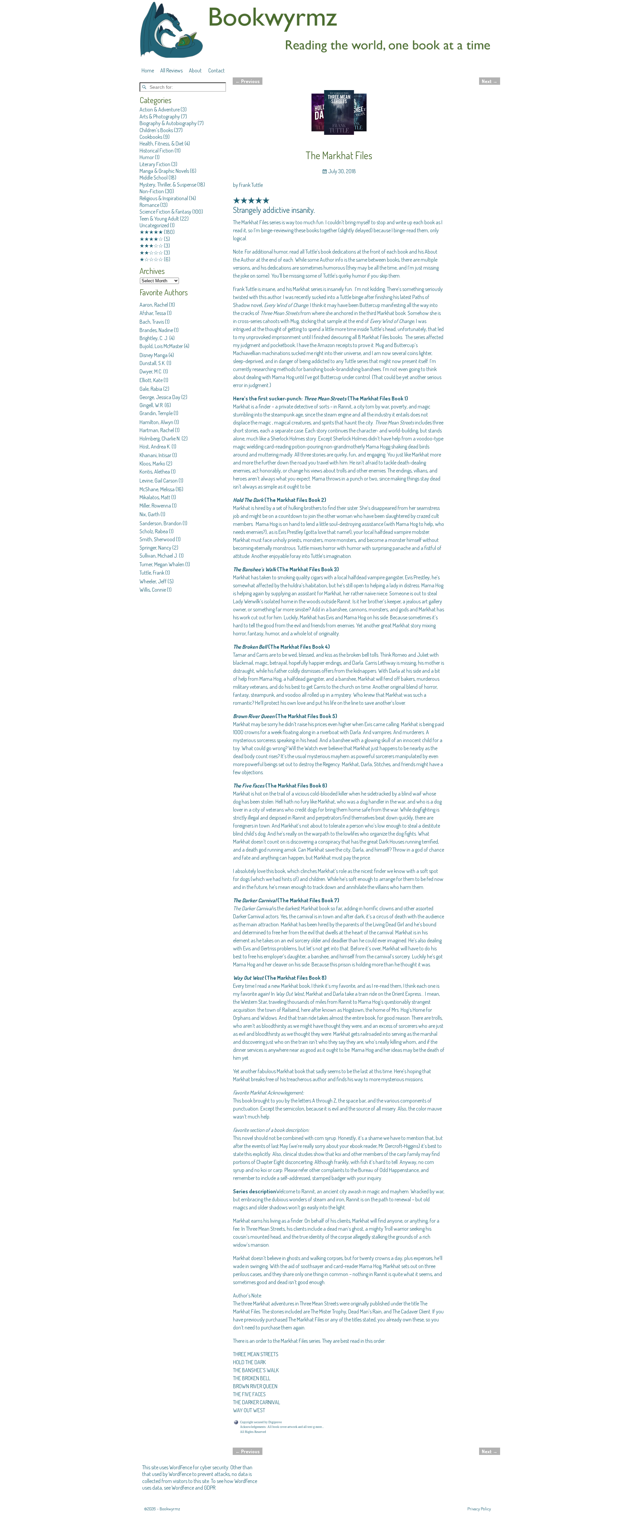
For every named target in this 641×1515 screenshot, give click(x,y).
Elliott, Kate (151, 380)
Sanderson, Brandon (161, 523)
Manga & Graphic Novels (164, 171)
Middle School (154, 177)
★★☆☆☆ (151, 252)
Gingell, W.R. (152, 405)
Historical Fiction (157, 150)
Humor (147, 157)
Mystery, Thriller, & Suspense (168, 184)
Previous (247, 81)
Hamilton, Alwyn (156, 422)
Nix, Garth (150, 514)
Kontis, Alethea (155, 471)
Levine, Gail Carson (159, 480)
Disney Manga (154, 355)
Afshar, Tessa (153, 313)
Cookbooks (151, 136)
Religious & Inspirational (164, 198)
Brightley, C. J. (154, 338)
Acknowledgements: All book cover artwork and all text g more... (282, 1427)
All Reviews (171, 70)
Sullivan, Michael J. (159, 555)
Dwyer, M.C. (151, 371)
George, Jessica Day (160, 397)
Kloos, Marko (152, 463)
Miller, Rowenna (155, 505)
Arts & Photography (160, 116)
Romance (149, 205)
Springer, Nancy (155, 547)
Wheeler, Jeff (153, 581)
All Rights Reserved (253, 1432)
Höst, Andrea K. (155, 446)
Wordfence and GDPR (193, 1487)
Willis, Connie (153, 589)
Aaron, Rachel (154, 304)
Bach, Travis (152, 321)
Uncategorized (154, 225)
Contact (216, 70)
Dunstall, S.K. (153, 363)
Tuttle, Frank (152, 572)
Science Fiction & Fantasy (165, 211)
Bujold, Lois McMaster (161, 346)
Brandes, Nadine (156, 330)
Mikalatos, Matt (155, 497)
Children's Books (156, 130)
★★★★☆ (151, 239)
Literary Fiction (155, 164)
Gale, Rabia (151, 388)
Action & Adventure (160, 109)
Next (489, 81)
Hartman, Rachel (157, 430)
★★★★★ (151, 232)
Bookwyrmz (170, 1508)
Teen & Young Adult (159, 218)
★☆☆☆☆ (151, 259)
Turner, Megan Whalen (162, 564)
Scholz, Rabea (154, 531)
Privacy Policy (479, 1508)
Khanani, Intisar (155, 455)
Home (148, 70)
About (195, 70)
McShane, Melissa (157, 489)
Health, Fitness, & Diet (162, 143)
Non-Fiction (152, 191)
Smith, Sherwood (157, 539)
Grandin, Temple (156, 413)
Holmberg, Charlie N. (160, 438)
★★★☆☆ (151, 245)
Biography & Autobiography (168, 123)
